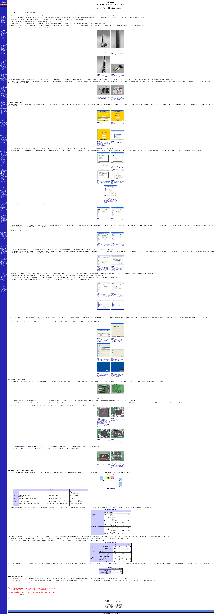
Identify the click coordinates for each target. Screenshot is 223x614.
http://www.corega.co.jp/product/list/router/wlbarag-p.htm (18, 596)
